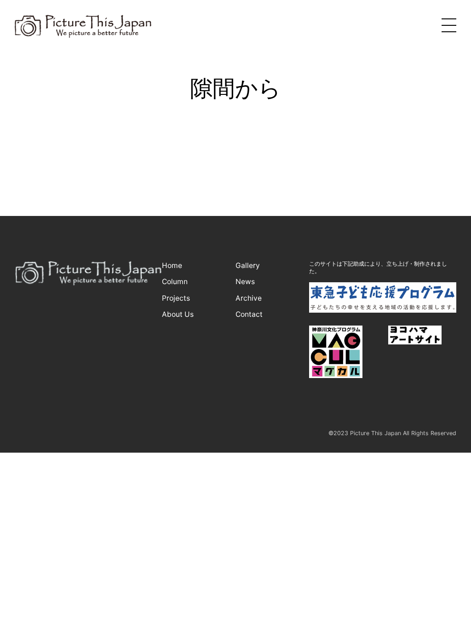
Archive (249, 298)
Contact (249, 314)
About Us (178, 314)
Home (172, 265)
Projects (176, 298)
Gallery (248, 265)
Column (175, 281)
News (245, 281)
